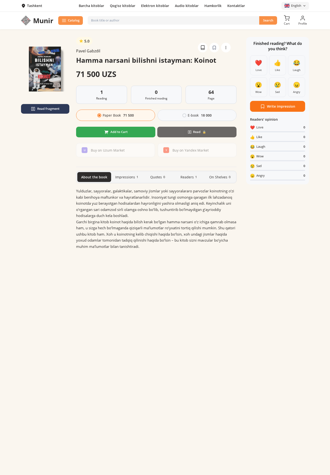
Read (199, 132)
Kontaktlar (236, 5)
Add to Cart (119, 132)
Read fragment (48, 108)
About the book (94, 177)
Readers (188, 177)
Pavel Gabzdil (88, 51)
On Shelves (219, 177)
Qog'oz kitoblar (122, 5)
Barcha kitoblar (91, 5)
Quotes (157, 177)
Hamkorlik (213, 5)
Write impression (281, 106)
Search (268, 20)
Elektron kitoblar (155, 5)
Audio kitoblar (187, 5)
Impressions (126, 177)
